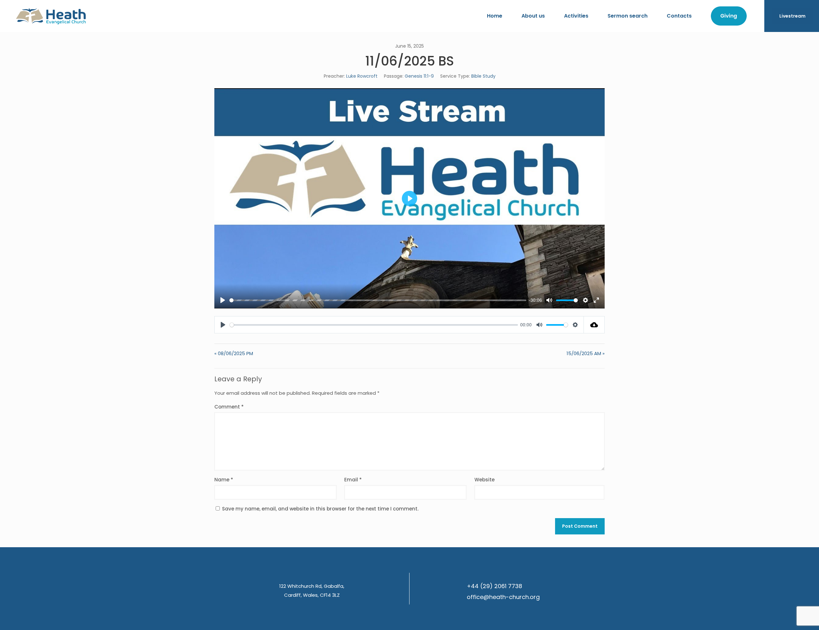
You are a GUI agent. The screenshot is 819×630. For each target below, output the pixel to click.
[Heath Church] (50, 16)
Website (484, 479)
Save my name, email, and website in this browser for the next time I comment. (320, 508)
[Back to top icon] (788, 617)
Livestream (792, 16)
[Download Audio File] (594, 324)
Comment (229, 406)
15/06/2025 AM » (586, 353)
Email (353, 479)
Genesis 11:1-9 (419, 76)
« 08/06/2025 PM (233, 353)
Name (223, 479)
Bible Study (483, 76)
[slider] (377, 300)
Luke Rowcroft (362, 76)
